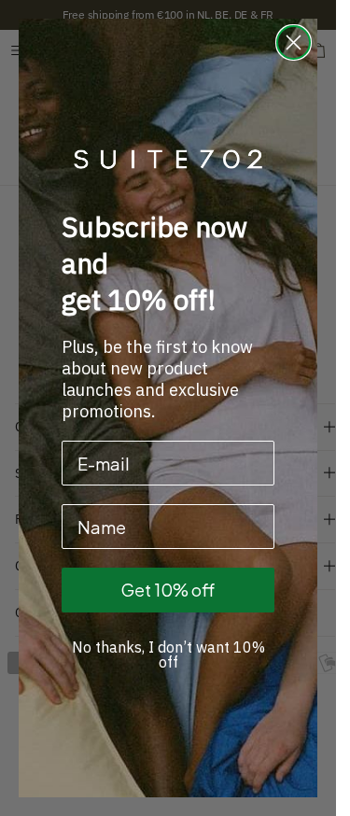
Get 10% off (168, 589)
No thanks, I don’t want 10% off (168, 654)
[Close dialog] (293, 42)
